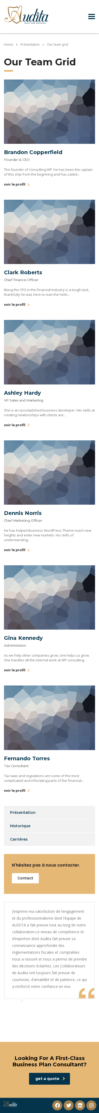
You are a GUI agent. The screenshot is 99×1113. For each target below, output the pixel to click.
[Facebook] (57, 1105)
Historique (20, 826)
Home (8, 44)
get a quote (47, 1078)
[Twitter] (69, 1105)
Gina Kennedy (23, 638)
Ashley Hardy (22, 393)
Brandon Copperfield (33, 152)
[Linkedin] (80, 1105)
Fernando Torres (27, 758)
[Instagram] (91, 1105)
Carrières (19, 839)
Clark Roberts (23, 272)
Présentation (23, 812)
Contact (25, 878)
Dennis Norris (23, 513)
